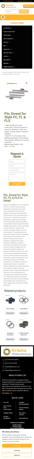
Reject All (17, 455)
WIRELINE (5, 63)
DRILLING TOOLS (7, 52)
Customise (17, 450)
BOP (4, 45)
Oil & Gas (5, 42)
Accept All (17, 445)
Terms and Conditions (17, 428)
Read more (10, 313)
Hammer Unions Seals (9, 31)
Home (4, 72)
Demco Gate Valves (20, 72)
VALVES (5, 56)
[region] (17, 444)
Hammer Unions (8, 413)
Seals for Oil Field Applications (7, 407)
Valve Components (8, 38)
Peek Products (7, 35)
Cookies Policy (17, 425)
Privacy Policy (17, 426)
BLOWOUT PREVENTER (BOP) (24, 403)
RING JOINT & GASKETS (22, 413)
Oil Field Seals (6, 28)
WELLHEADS (6, 59)
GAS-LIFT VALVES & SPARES (24, 408)
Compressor (6, 49)
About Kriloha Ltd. (17, 375)
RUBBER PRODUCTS (8, 67)
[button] (26, 83)
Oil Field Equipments (6, 417)
